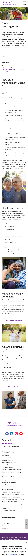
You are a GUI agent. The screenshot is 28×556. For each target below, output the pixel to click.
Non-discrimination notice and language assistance (13, 505)
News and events (7, 465)
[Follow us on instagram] (16, 433)
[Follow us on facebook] (7, 433)
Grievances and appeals (9, 482)
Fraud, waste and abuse (9, 480)
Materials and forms (7, 460)
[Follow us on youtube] (21, 433)
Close (25, 542)
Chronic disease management (14, 320)
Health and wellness (7, 467)
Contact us (5, 528)
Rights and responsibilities (9, 501)
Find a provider (6, 457)
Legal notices (5, 508)
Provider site (5, 523)
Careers (4, 525)
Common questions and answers (11, 469)
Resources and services (9, 462)
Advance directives (14, 387)
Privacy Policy (13, 554)
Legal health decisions (8, 484)
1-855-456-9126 (7, 70)
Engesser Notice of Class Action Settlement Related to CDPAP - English (13, 493)
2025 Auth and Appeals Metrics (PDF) (12, 472)
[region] (14, 548)
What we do (5, 521)
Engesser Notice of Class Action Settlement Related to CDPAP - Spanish (13, 498)
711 (16, 70)
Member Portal (6, 455)
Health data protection (8, 510)
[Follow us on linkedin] (11, 433)
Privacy (4, 513)
